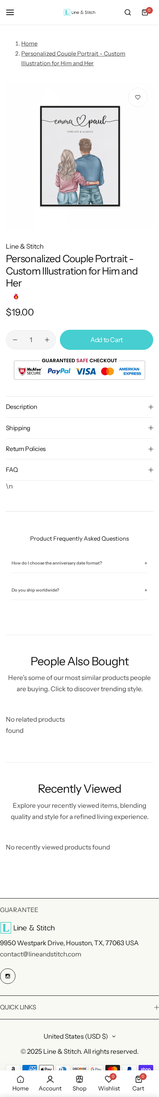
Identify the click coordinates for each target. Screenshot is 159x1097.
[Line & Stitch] (79, 12)
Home (29, 43)
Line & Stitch (25, 246)
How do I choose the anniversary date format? (79, 563)
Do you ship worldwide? (79, 590)
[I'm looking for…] (127, 12)
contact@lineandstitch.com (40, 954)
